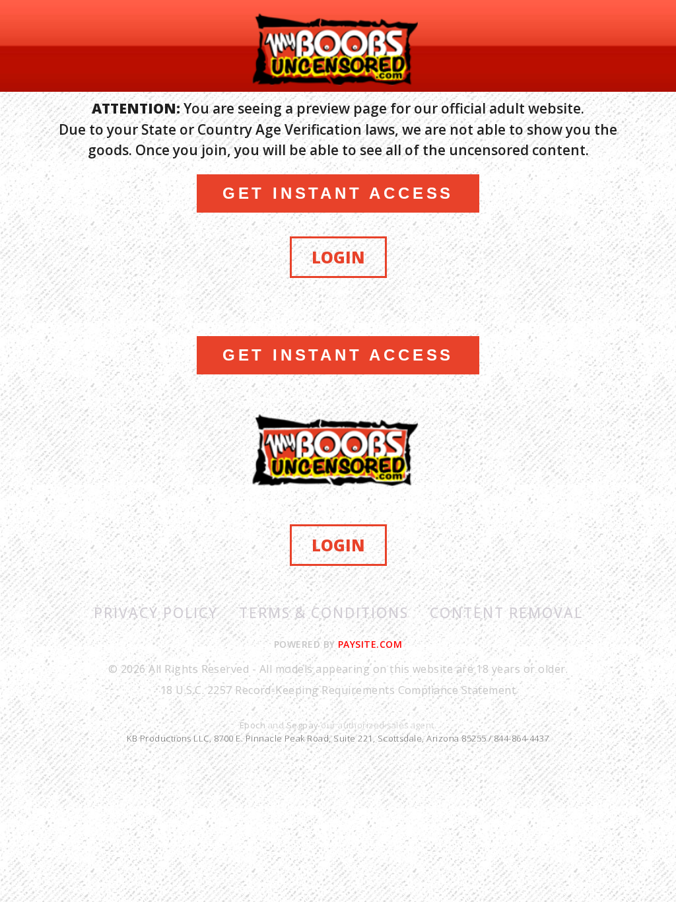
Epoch (254, 725)
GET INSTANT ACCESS (338, 193)
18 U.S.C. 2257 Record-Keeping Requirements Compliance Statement (338, 690)
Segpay (304, 725)
